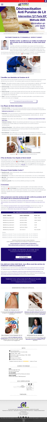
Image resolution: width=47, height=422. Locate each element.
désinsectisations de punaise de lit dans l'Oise (13, 269)
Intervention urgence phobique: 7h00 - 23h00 (20, 355)
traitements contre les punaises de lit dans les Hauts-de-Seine (26, 271)
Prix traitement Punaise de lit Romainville (23, 101)
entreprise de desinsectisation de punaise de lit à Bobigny (17, 206)
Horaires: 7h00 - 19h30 (15, 353)
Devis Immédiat (23, 32)
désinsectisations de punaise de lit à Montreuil (11, 202)
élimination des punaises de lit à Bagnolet (17, 209)
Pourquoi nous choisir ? (16, 358)
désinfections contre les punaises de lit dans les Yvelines (13, 273)
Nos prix (23, 164)
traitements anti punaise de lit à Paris (35, 269)
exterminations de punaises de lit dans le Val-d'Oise (32, 267)
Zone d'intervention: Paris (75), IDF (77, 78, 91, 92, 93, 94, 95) (19, 351)
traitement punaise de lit (7, 111)
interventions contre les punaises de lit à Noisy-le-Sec (23, 200)
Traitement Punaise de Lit (7, 410)
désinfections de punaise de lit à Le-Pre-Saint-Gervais (21, 207)
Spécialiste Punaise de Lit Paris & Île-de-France (23, 410)
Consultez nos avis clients (16, 359)
